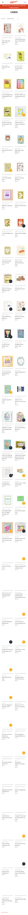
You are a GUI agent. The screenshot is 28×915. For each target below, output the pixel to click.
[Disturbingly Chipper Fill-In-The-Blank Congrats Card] (7, 500)
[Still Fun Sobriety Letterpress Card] (7, 832)
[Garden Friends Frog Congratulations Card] (7, 111)
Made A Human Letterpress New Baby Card (7, 900)
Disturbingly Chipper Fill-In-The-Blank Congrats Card (6, 512)
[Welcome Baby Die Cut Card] (20, 361)
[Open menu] (2, 2)
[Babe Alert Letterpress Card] (7, 194)
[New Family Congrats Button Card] (7, 749)
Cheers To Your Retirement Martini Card (19, 262)
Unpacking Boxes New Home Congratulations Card (20, 41)
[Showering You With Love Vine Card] (7, 250)
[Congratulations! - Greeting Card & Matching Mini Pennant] (20, 583)
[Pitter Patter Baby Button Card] (7, 28)
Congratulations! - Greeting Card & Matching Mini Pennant (20, 595)
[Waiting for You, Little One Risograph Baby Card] (7, 416)
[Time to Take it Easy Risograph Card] (7, 361)
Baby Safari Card (6, 67)
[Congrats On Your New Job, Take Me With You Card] (20, 805)
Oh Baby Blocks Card (20, 288)
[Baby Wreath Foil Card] (7, 139)
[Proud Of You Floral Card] (7, 555)
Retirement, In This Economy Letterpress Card (20, 706)
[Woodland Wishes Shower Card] (20, 333)
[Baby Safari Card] (7, 56)
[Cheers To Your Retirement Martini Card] (20, 250)
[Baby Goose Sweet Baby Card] (20, 139)
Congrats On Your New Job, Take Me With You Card (20, 817)
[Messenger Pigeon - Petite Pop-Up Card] (20, 666)
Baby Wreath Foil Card (7, 150)
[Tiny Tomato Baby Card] (7, 222)
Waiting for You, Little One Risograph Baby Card (7, 429)
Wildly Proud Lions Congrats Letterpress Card (20, 124)
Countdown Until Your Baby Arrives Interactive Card (7, 736)
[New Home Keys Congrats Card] (20, 56)
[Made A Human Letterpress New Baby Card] (7, 888)
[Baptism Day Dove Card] (20, 194)
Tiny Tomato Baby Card (7, 233)
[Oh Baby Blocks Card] (20, 278)
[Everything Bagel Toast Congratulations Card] (7, 84)
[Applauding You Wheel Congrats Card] (7, 777)
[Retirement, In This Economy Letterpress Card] (20, 694)
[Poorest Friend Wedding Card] (7, 860)
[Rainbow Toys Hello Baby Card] (20, 167)
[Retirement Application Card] (20, 777)
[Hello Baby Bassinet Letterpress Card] (7, 583)
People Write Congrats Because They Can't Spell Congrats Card (20, 457)
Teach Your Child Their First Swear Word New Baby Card (7, 457)
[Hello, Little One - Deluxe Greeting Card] (7, 805)
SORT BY (3, 18)
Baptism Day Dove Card (20, 205)
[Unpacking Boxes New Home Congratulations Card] (20, 28)
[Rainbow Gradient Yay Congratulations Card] (20, 84)
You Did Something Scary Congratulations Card (20, 873)
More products (4, 912)
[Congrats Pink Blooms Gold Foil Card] (7, 611)
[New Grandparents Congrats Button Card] (20, 721)
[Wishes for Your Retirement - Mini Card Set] (20, 389)
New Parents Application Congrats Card (20, 763)
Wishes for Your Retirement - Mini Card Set (20, 401)
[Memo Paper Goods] (14, 2)
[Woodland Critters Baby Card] (20, 888)
